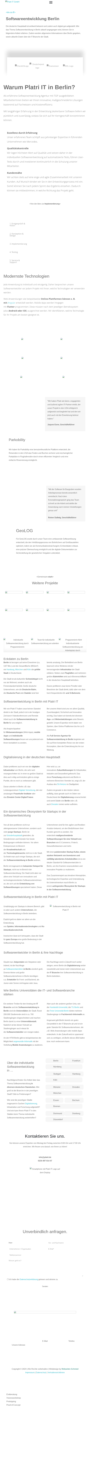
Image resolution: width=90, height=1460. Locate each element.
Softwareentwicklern (14, 969)
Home (17, 1356)
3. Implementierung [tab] (18, 244)
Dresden (54, 804)
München (19, 670)
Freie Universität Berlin (59, 1011)
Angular (11, 302)
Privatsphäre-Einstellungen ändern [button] (25, 1360)
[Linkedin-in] (47, 1379)
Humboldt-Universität (58, 1007)
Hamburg (10, 670)
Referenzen (57, 1356)
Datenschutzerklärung (29, 1279)
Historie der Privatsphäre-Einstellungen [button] (63, 1360)
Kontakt (72, 1356)
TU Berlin (75, 1007)
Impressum (29, 1372)
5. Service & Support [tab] (15, 261)
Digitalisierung (30, 1104)
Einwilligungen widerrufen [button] (45, 1363)
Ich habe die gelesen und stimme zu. (33, 1279)
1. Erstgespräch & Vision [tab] (17, 224)
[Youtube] (39, 1379)
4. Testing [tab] (14, 252)
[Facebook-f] (43, 1379)
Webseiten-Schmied (70, 1369)
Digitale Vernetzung (26, 790)
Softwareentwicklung (36, 1356)
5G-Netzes (61, 784)
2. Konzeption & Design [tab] (17, 234)
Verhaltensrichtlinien (56, 1372)
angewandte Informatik (22, 1041)
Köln (29, 670)
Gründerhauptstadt (14, 835)
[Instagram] (51, 1379)
